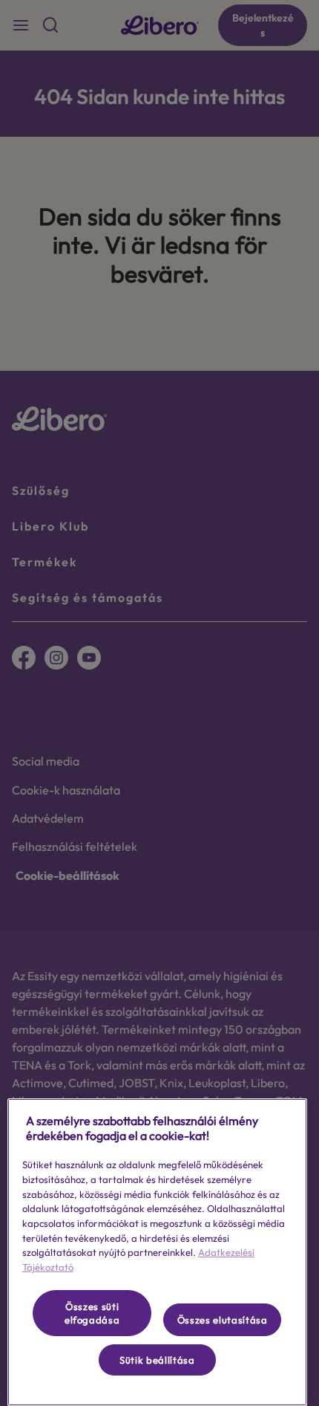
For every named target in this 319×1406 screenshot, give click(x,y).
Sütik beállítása (157, 1360)
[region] (157, 1252)
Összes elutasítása (222, 1320)
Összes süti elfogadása (92, 1313)
